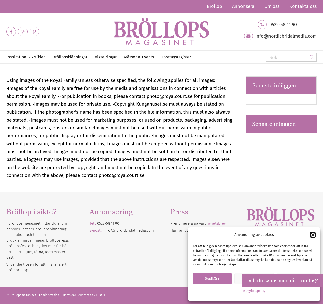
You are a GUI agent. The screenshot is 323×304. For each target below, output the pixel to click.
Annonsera (243, 6)
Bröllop (214, 6)
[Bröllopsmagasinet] (161, 31)
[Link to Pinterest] (34, 31)
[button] (312, 234)
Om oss (271, 6)
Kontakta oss (303, 6)
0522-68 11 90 (283, 24)
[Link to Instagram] (23, 31)
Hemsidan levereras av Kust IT (84, 295)
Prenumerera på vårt (198, 223)
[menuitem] (214, 6)
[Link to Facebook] (11, 31)
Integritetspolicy (254, 291)
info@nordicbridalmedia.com (286, 36)
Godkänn (212, 278)
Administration (49, 295)
